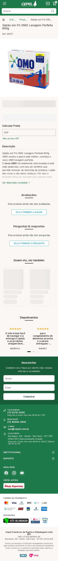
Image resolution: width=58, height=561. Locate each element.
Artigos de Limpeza (12, 19)
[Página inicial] (3, 19)
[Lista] (4, 3)
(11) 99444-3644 (16, 422)
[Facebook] (6, 473)
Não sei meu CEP (11, 138)
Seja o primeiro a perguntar (29, 243)
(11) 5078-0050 (16, 412)
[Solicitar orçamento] (47, 3)
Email (8, 387)
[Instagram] (14, 473)
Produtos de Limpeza (23, 19)
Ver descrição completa (14, 182)
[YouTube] (22, 473)
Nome (8, 378)
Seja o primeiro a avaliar (29, 212)
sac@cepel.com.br (18, 429)
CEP (6, 132)
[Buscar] (52, 11)
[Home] (29, 3)
